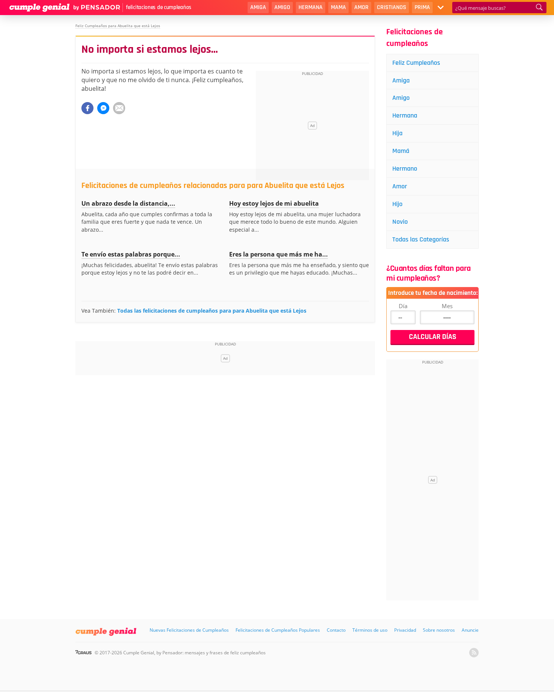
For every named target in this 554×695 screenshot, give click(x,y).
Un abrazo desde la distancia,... (128, 203)
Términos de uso (369, 630)
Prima (422, 7)
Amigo (282, 7)
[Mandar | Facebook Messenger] (103, 108)
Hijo (397, 204)
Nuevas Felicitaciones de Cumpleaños (189, 630)
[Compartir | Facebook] (87, 108)
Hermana (310, 7)
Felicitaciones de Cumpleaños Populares (278, 630)
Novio (400, 221)
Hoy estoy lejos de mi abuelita (274, 203)
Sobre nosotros (439, 630)
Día (403, 306)
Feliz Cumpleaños (416, 62)
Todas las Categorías (420, 239)
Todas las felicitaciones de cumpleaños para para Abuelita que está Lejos (211, 310)
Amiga (258, 7)
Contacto (336, 630)
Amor (361, 7)
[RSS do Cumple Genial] (474, 652)
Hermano (404, 168)
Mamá (400, 151)
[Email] (119, 108)
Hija (397, 133)
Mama (338, 7)
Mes (447, 306)
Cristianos (391, 7)
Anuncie (470, 630)
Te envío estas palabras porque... (130, 254)
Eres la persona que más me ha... (278, 254)
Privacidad (405, 630)
